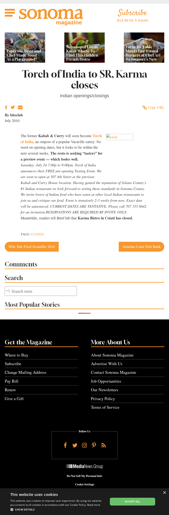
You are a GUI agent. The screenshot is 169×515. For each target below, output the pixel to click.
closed (37, 234)
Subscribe (13, 363)
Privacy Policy (103, 398)
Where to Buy (16, 355)
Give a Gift (14, 398)
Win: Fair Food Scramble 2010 (31, 246)
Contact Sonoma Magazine (113, 372)
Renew (10, 389)
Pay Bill (11, 381)
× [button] (164, 492)
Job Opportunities (106, 381)
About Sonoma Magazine (112, 355)
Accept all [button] (132, 501)
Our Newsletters (104, 389)
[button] (58, 509)
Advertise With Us (106, 363)
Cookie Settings (84, 484)
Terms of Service (105, 407)
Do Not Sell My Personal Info (84, 476)
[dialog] (84, 501)
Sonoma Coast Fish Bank (142, 246)
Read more (93, 505)
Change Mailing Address (25, 372)
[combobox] (41, 291)
